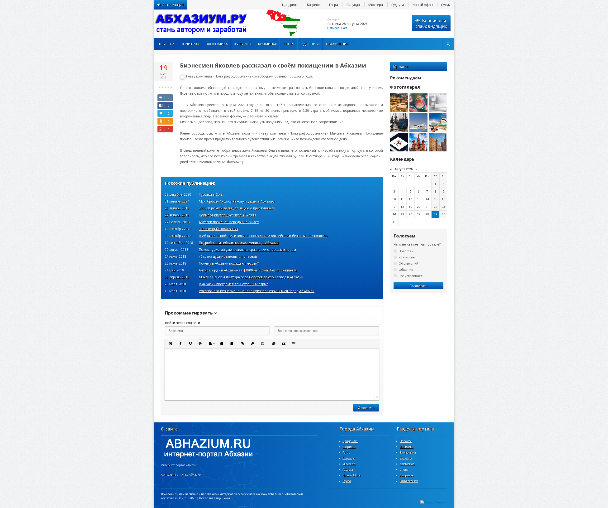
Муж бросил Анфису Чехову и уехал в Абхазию (237, 201)
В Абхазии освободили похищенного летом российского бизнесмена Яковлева (263, 235)
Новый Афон (422, 4)
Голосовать (418, 286)
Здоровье (310, 44)
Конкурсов (407, 257)
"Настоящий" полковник (218, 229)
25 (402, 214)
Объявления (337, 44)
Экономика (217, 44)
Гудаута (397, 4)
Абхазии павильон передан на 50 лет (229, 222)
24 (394, 214)
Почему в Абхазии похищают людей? (229, 263)
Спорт (289, 44)
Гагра (333, 4)
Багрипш (314, 4)
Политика (190, 44)
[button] (170, 343)
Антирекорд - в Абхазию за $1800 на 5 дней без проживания (248, 270)
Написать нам (337, 28)
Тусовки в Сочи (211, 194)
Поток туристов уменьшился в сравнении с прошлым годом (247, 249)
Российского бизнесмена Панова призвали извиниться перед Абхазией (256, 291)
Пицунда (353, 4)
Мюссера (375, 4)
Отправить (366, 408)
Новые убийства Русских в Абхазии (227, 215)
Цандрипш (290, 4)
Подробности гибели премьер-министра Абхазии (239, 242)
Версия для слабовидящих (431, 23)
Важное (405, 66)
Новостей (406, 251)
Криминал (267, 44)
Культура (243, 44)
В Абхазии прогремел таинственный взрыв (233, 284)
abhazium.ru (201, 24)
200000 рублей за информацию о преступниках (237, 208)
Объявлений (408, 263)
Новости (165, 44)
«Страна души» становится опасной (228, 256)
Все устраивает (411, 276)
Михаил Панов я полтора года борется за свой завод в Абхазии (251, 277)
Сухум (446, 4)
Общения (406, 269)
